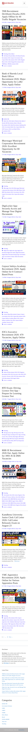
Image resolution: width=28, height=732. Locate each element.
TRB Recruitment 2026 (13, 64)
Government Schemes (7, 706)
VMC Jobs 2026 (20, 626)
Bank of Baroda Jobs (16, 121)
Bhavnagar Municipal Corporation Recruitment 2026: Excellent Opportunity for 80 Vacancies (13, 146)
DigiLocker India (11, 252)
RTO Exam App (5, 438)
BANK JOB (6, 119)
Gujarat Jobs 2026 (18, 620)
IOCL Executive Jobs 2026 (17, 374)
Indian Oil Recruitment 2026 (10, 372)
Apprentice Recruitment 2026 (10, 618)
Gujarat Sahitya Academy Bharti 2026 (10, 318)
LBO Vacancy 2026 (6, 129)
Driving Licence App (8, 432)
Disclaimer (6, 663)
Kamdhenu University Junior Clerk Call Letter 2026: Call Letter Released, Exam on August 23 (13, 520)
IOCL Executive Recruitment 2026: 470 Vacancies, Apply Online (13, 335)
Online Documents (19, 256)
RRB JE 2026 (5, 501)
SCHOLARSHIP (5, 719)
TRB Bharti (4, 64)
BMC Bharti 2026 (21, 190)
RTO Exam (21, 436)
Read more (17, 561)
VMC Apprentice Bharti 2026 (15, 624)
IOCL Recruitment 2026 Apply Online (10, 378)
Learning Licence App (15, 434)
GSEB (3, 708)
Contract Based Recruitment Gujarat (12, 314)
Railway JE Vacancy (6, 497)
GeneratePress (21, 729)
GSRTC (3, 710)
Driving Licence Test (19, 432)
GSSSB (3, 712)
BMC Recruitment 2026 (7, 192)
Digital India (5, 254)
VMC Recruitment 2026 (7, 628)
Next (11, 637)
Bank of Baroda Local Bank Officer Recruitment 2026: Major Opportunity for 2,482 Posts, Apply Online (14, 79)
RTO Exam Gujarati (14, 438)
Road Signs (15, 436)
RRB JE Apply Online (14, 501)
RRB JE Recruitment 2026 (17, 503)
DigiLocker (6, 250)
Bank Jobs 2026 (7, 121)
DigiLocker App (13, 250)
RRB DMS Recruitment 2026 (17, 499)
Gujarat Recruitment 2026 (19, 316)
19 (7, 637)
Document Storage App (13, 254)
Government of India (9, 256)
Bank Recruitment (15, 125)
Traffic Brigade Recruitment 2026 (16, 62)
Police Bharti (11, 54)
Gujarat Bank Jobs (20, 127)
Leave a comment (8, 66)
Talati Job (4, 721)
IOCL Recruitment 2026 (19, 376)
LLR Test (10, 436)
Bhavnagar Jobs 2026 (9, 188)
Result (3, 717)
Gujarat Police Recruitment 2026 (9, 59)
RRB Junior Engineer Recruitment (18, 505)
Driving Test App (6, 434)
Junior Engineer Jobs (20, 495)
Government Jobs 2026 (18, 192)
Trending (6, 54)
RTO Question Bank (9, 440)
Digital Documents (20, 252)
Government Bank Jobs (10, 127)
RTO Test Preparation (19, 440)
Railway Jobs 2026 (16, 497)
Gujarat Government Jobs (17, 58)
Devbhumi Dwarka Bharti (9, 56)
